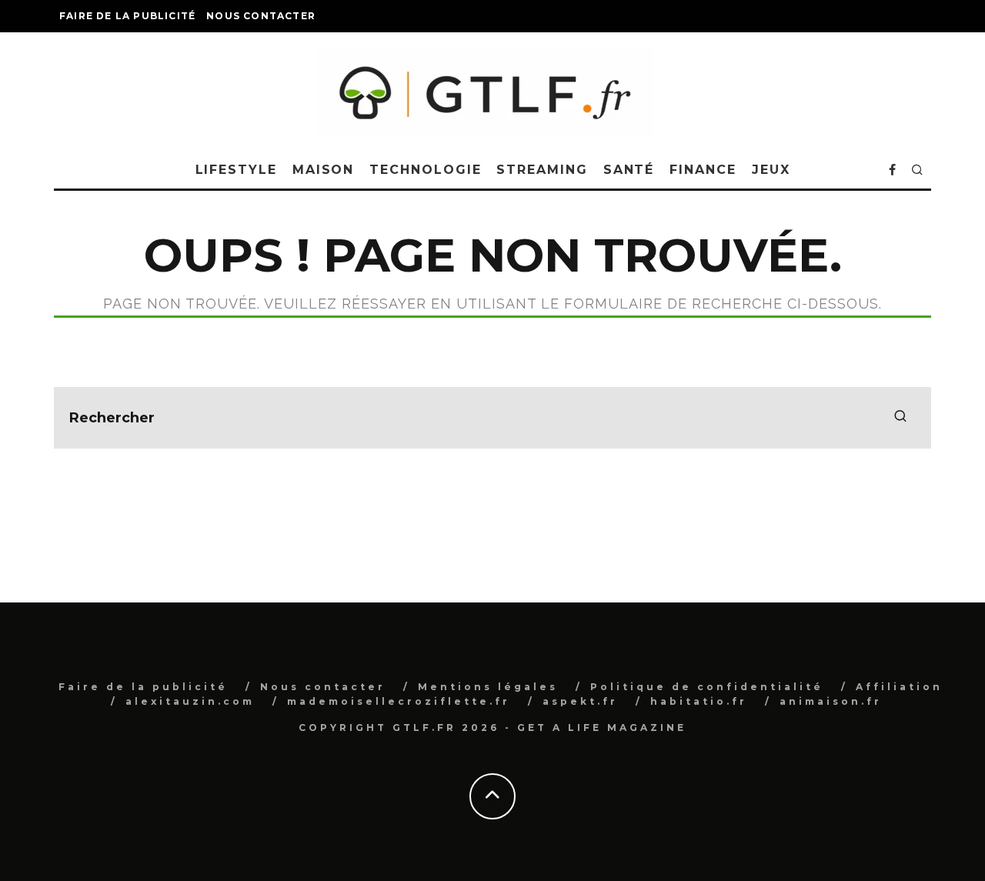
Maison (323, 169)
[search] (900, 418)
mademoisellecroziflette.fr (398, 701)
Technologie (425, 169)
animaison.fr (831, 701)
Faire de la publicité (127, 16)
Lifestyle (236, 169)
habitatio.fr (698, 701)
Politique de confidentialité (706, 686)
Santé (629, 169)
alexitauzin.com (190, 701)
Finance (702, 169)
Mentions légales (488, 686)
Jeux (771, 169)
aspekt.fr (580, 701)
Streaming (541, 169)
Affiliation (899, 686)
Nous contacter (261, 16)
